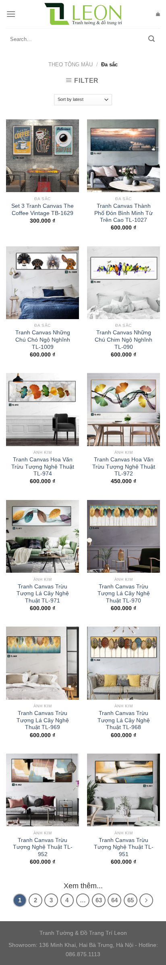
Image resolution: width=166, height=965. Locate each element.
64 (114, 900)
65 (130, 900)
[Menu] (11, 14)
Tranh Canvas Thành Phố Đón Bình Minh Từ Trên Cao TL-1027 (123, 213)
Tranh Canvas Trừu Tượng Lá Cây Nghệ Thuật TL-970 (124, 594)
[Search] (151, 39)
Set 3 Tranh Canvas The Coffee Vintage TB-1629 (42, 209)
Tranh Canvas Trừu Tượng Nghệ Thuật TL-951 (124, 847)
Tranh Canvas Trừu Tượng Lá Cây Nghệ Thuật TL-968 (124, 720)
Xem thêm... (83, 886)
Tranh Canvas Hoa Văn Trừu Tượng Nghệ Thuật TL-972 (123, 467)
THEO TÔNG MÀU (70, 64)
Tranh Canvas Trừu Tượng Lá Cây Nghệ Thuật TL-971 (43, 594)
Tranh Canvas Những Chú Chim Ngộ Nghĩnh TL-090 (123, 340)
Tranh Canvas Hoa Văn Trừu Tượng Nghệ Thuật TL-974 (42, 467)
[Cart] (158, 14)
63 (98, 900)
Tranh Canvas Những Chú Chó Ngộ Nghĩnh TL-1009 (42, 340)
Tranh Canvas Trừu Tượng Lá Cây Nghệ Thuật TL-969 (43, 720)
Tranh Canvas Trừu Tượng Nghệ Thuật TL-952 (43, 847)
